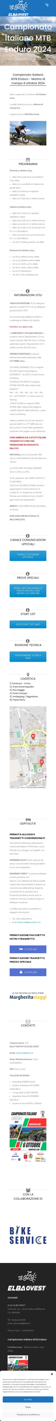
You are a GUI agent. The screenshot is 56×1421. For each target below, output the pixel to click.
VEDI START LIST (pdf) (28, 624)
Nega (28, 1407)
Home (9, 59)
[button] (52, 1374)
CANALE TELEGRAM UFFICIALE (28, 555)
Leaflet (22, 787)
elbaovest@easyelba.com (29, 922)
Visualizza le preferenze (28, 1414)
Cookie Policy (28, 1330)
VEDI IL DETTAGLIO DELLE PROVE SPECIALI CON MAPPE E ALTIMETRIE (28, 591)
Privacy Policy (14, 1330)
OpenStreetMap (32, 787)
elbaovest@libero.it (24, 1053)
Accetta (28, 1399)
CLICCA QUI (30, 949)
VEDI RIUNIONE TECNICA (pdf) (28, 656)
